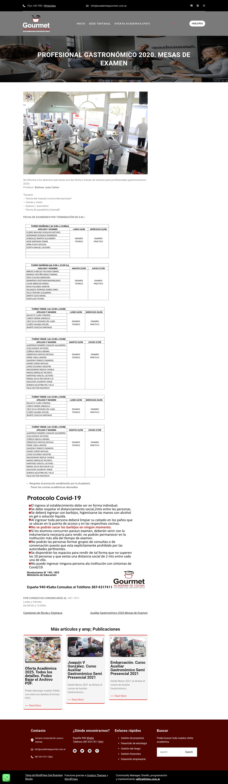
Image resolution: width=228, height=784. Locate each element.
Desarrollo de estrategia (134, 743)
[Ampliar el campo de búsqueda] (174, 23)
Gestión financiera (131, 753)
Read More (35, 705)
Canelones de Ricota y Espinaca (42, 612)
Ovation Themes (96, 775)
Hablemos (197, 23)
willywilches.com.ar (148, 779)
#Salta (90, 738)
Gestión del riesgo (131, 748)
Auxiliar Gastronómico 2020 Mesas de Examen (119, 612)
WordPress (71, 779)
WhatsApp (50, 5)
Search (189, 752)
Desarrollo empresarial (133, 759)
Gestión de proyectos (132, 738)
